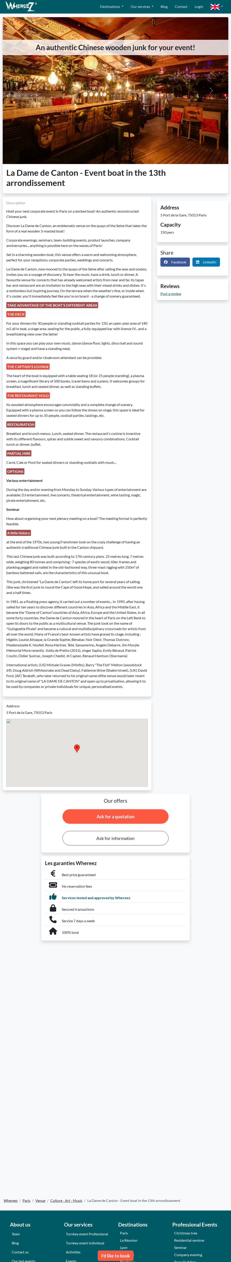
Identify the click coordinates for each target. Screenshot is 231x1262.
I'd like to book (115, 1255)
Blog (164, 6)
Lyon (123, 1247)
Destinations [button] (110, 6)
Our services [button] (141, 6)
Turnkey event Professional (87, 1234)
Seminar (180, 1247)
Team (16, 1234)
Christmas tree (185, 1233)
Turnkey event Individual (85, 1243)
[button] (217, 7)
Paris (124, 1233)
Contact (181, 6)
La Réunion (128, 1240)
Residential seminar (189, 1240)
